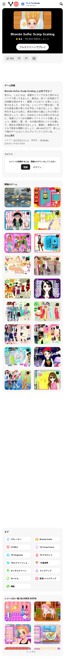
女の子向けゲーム (21, 140)
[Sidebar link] (4, 4)
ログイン (37, 167)
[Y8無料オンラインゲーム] (13, 4)
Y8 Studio (44, 140)
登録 (25, 167)
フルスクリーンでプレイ (32, 47)
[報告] (26, 58)
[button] (9, 135)
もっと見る (31, 651)
